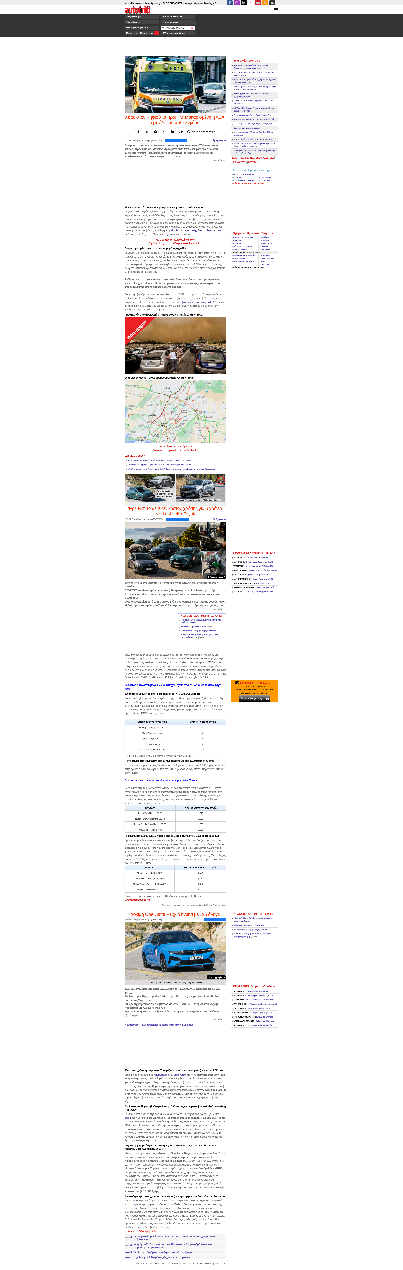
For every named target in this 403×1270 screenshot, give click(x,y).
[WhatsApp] (164, 131)
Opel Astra (180, 1074)
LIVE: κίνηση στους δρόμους (174, 33)
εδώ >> (248, 183)
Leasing (264, 246)
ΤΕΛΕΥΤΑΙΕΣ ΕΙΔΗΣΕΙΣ (243, 158)
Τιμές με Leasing (133, 22)
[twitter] (251, 2)
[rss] (265, 2)
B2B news (265, 249)
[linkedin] (244, 2)
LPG (262, 264)
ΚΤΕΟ (263, 261)
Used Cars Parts (268, 258)
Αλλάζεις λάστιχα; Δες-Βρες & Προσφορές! (253, 124)
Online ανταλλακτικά (253, 587)
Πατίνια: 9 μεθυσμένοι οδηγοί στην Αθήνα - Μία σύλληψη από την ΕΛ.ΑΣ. (160, 465)
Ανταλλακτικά (265, 177)
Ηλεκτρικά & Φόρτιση (171, 22)
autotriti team (220, 160)
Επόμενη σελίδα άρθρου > (140, 1231)
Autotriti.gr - (203, 3)
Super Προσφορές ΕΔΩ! (253, 579)
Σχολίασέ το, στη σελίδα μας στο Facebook (175, 243)
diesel (128, 1117)
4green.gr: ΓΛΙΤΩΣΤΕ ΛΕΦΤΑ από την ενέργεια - (136, 3)
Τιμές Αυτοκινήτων (134, 17)
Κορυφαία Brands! (253, 583)
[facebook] (230, 2)
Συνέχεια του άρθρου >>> (137, 900)
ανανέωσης (162, 1074)
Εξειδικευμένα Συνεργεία (244, 255)
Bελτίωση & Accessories (244, 180)
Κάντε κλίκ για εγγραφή (254, 698)
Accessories (266, 243)
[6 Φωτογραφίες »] (175, 550)
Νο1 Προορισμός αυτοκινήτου (253, 592)
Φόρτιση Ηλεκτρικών (242, 246)
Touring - (168, 3)
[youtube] (258, 2)
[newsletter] (272, 2)
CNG (268, 264)
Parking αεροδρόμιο (185, 3)
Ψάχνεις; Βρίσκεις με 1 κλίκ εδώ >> (248, 267)
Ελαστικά (237, 177)
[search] (192, 28)
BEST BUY (253, 162)
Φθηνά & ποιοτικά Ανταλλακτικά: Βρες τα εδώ (254, 119)
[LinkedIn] (172, 131)
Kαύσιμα (237, 240)
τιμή (133, 1204)
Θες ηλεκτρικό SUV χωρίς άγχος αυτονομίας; (198, 631)
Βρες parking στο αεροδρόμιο (247, 128)
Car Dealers (264, 180)
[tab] (243, 157)
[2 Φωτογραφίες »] (175, 950)
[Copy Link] (181, 131)
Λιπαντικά (265, 255)
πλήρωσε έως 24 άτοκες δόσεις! (255, 570)
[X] (147, 131)
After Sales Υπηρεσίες (243, 237)
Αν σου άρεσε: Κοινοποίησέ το (175, 239)
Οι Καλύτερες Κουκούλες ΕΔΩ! (253, 562)
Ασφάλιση (265, 237)
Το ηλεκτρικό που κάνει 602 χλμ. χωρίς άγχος (254, 139)
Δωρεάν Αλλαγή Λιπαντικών (252, 575)
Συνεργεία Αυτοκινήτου (243, 174)
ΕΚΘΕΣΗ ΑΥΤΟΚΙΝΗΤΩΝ (172, 17)
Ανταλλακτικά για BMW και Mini (253, 566)
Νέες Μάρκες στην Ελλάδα (137, 27)
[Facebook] (138, 131)
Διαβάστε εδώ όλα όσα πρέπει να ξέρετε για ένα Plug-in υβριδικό (160, 1025)
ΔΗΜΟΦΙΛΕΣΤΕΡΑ (265, 158)
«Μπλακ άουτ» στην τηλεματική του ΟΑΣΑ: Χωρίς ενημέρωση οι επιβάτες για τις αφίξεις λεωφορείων (172, 469)
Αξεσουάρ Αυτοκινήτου (250, 558)
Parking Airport (267, 240)
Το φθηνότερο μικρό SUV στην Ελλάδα (196, 627)
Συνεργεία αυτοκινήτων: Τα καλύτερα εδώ (252, 115)
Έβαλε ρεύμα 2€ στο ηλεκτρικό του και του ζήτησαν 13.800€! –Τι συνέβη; (160, 460)
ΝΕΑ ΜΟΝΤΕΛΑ (239, 162)
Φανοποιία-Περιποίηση (243, 261)
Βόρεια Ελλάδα (240, 249)
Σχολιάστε (220, 140)
